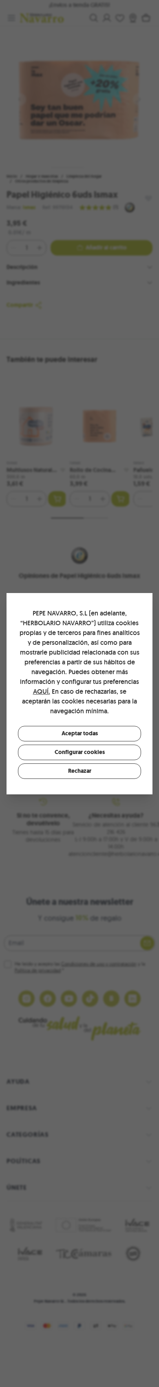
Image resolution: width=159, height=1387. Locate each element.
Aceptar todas (80, 733)
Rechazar (79, 771)
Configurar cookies (80, 752)
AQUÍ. (41, 691)
